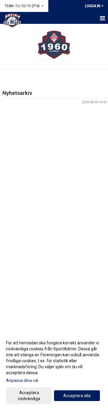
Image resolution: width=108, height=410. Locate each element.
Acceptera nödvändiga (29, 395)
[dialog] (54, 370)
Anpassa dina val (22, 380)
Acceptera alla (77, 395)
